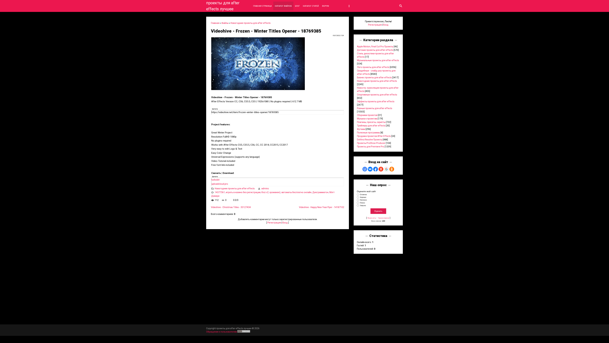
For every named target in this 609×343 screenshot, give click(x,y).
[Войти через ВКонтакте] (370, 169)
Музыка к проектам (367, 118)
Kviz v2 (265, 192)
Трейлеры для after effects (371, 125)
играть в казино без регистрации (243, 192)
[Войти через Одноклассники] (391, 169)
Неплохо (363, 200)
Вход (285, 222)
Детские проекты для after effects (375, 50)
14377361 (220, 192)
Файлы (225, 23)
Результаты (371, 218)
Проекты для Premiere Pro (370, 146)
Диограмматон (320, 192)
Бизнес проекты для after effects (374, 77)
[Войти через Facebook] (375, 169)
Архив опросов (383, 218)
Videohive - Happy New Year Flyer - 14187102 (321, 207)
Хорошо (363, 197)
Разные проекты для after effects (374, 108)
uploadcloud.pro (219, 183)
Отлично (363, 194)
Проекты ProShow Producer (371, 143)
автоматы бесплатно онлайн (296, 192)
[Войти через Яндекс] (381, 169)
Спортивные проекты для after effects (377, 94)
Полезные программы (368, 132)
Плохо (362, 203)
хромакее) (274, 192)
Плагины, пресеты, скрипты (371, 122)
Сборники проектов (367, 115)
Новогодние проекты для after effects (251, 23)
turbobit (215, 179)
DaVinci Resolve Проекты (369, 139)
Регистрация (274, 222)
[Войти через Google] (386, 169)
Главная (215, 23)
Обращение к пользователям (221, 331)
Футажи (361, 129)
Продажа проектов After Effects (374, 136)
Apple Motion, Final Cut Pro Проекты (375, 46)
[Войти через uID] (364, 169)
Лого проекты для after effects (373, 67)
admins (265, 188)
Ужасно (363, 205)
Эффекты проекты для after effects (375, 101)
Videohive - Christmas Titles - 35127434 (231, 207)
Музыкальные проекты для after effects (378, 60)
